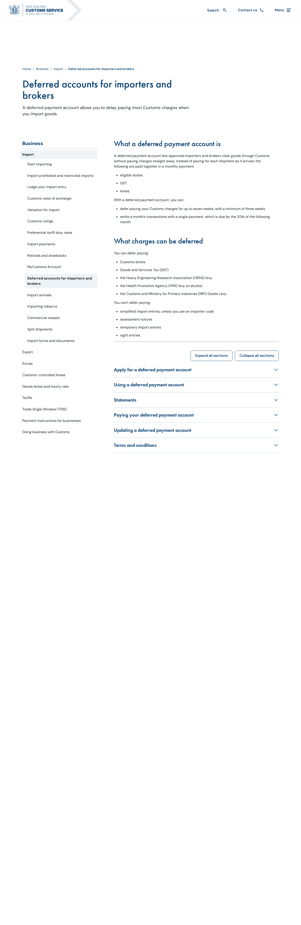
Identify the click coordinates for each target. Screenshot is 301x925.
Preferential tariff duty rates (49, 232)
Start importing (39, 164)
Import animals (39, 295)
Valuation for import (43, 210)
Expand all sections (211, 355)
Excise (27, 363)
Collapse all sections (257, 355)
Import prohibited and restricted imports (60, 175)
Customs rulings (40, 221)
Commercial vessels (43, 317)
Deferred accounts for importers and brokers (59, 281)
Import (58, 69)
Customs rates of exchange (49, 198)
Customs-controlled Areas (43, 375)
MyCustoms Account (44, 266)
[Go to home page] (48, 10)
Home (26, 69)
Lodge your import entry (46, 187)
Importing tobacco (42, 306)
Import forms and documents (50, 340)
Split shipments (39, 329)
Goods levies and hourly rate (45, 386)
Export (27, 352)
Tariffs (27, 397)
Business (42, 69)
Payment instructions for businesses (51, 420)
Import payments (41, 244)
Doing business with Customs (46, 432)
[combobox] (216, 10)
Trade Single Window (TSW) (44, 409)
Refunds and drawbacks (46, 255)
